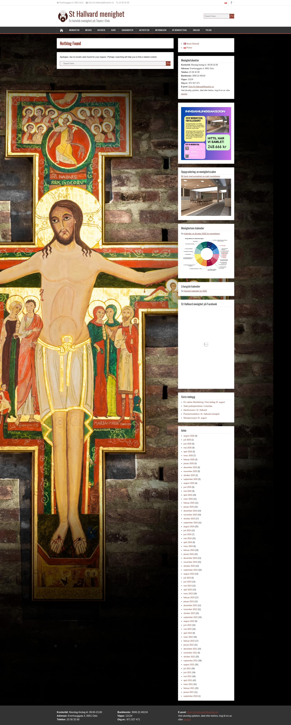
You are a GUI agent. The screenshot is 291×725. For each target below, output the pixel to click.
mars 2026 (188, 455)
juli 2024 (187, 530)
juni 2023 (187, 582)
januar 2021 (189, 692)
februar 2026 (189, 459)
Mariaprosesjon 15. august (195, 418)
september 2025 (191, 479)
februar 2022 (189, 641)
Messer (88, 30)
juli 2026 (187, 440)
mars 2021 (188, 684)
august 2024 (189, 526)
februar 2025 (189, 503)
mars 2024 (188, 546)
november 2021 (190, 653)
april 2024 (188, 542)
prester (184, 94)
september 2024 (191, 522)
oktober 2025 (189, 475)
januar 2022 (189, 645)
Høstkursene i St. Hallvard (195, 410)
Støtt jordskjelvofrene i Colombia (198, 406)
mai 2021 (188, 676)
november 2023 (190, 562)
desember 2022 (190, 605)
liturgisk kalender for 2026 (195, 291)
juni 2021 (187, 672)
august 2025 (189, 483)
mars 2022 (188, 637)
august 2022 (189, 621)
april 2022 (188, 633)
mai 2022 (188, 629)
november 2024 (190, 515)
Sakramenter (127, 30)
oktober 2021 (189, 657)
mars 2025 (188, 499)
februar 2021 (189, 688)
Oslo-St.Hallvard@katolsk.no (201, 87)
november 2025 (190, 471)
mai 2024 (188, 538)
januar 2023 (189, 601)
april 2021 (188, 680)
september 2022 (191, 617)
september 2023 (191, 570)
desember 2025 (190, 467)
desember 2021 (190, 649)
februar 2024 (189, 550)
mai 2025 (188, 491)
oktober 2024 (189, 519)
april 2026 (188, 451)
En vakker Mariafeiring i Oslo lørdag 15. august (204, 402)
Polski (208, 30)
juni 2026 (187, 444)
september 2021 (191, 660)
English (196, 30)
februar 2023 (189, 597)
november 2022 (190, 609)
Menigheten (74, 30)
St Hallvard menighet (96, 13)
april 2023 (188, 589)
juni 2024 (187, 534)
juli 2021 (187, 668)
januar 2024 (189, 554)
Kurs (113, 30)
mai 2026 (188, 448)
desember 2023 (190, 558)
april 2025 (188, 495)
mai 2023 (188, 586)
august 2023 (189, 574)
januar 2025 (189, 507)
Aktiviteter (144, 30)
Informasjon (160, 30)
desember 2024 (190, 511)
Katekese (101, 30)
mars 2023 (188, 593)
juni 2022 (187, 625)
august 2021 (189, 664)
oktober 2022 (189, 613)
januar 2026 (189, 463)
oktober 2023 (189, 566)
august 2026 (189, 436)
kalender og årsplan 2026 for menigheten (202, 234)
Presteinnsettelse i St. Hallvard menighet (201, 414)
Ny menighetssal (179, 30)
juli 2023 (187, 578)
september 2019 (191, 696)
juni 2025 (187, 487)
